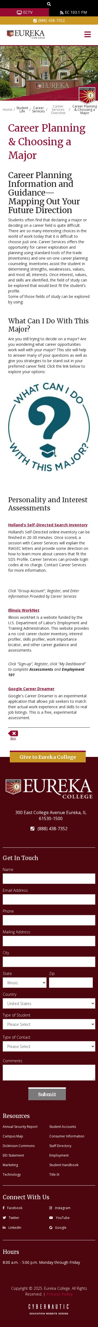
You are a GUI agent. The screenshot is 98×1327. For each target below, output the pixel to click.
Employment (59, 1155)
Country (9, 994)
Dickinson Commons (19, 1145)
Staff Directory (60, 1145)
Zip (52, 973)
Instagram (63, 1208)
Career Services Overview (58, 110)
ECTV (27, 12)
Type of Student (16, 1015)
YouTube (63, 1217)
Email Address (15, 890)
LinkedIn (14, 1227)
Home (7, 109)
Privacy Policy (59, 1294)
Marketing (10, 1165)
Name (8, 869)
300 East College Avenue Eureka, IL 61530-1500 (51, 815)
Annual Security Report (20, 1126)
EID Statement (13, 1155)
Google (60, 1227)
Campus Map (13, 1136)
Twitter (14, 1217)
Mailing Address (16, 932)
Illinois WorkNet (23, 610)
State (7, 973)
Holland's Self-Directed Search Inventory (48, 524)
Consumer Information (66, 1136)
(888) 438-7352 (51, 20)
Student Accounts (62, 1126)
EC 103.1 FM (76, 12)
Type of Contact (16, 1037)
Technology (12, 1174)
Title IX (54, 1174)
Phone (8, 911)
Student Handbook (63, 1165)
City (6, 952)
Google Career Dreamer (31, 688)
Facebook (14, 1208)
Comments (12, 1060)
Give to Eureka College (48, 757)
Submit (47, 1094)
